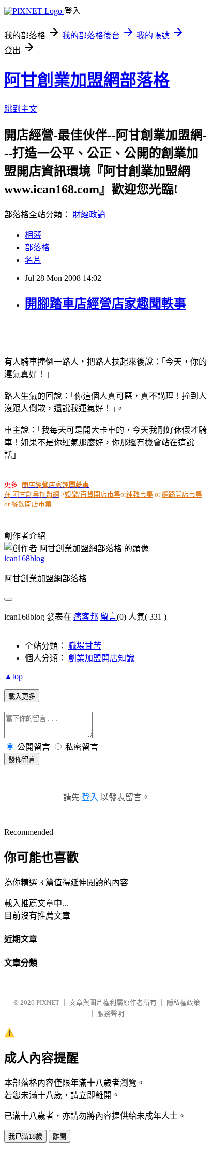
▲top (13, 676)
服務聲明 (110, 1013)
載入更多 (21, 696)
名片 (33, 260)
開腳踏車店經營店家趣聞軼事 (105, 303)
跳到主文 (20, 108)
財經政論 (88, 214)
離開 (59, 1136)
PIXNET (47, 1002)
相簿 (33, 235)
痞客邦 (85, 616)
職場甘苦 (84, 645)
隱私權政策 (183, 1002)
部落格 (37, 247)
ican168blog (24, 558)
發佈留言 (21, 759)
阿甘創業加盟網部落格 (87, 80)
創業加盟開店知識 (101, 658)
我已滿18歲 (25, 1136)
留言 (108, 616)
